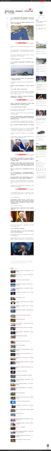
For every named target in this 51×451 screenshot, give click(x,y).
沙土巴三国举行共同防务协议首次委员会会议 (23, 401)
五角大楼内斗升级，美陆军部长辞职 (21, 371)
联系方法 (20, 450)
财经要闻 (37, 109)
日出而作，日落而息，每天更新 (41, 15)
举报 (33, 14)
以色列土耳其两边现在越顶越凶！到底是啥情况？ (25, 375)
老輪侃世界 (12, 14)
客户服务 (25, 450)
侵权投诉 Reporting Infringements (39, 450)
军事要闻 (37, 42)
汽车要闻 (37, 143)
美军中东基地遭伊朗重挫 (21, 345)
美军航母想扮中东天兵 (20, 413)
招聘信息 (22, 450)
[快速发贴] (7, 18)
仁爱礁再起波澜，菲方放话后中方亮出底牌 (23, 439)
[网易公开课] (34, 0)
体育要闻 (37, 75)
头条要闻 (37, 57)
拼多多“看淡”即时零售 (38, 124)
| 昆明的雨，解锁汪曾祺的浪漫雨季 (41, 163)
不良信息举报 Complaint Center (31, 450)
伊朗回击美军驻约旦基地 (21, 319)
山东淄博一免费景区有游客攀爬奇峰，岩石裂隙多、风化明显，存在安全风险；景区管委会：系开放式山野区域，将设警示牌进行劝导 (41, 177)
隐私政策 (27, 450)
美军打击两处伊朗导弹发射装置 (22, 335)
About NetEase (16, 450)
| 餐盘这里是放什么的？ (39, 165)
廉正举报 (35, 450)
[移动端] (32, 0)
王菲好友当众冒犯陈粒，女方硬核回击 (40, 101)
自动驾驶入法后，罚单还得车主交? (40, 134)
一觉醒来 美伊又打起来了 (21, 297)
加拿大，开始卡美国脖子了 (21, 427)
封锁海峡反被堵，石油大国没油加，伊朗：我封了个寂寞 (24, 292)
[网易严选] (36, 0)
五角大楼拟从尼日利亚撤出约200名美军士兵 (24, 315)
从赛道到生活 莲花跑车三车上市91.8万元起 (41, 150)
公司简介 (18, 450)
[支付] (38, 0)
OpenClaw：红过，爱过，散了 (39, 138)
